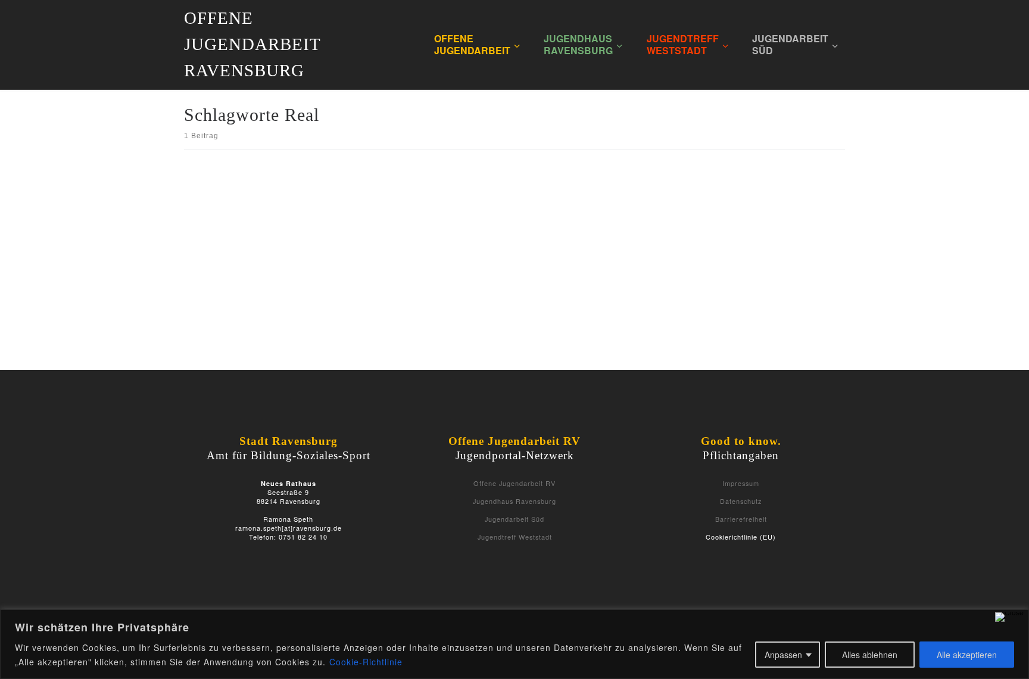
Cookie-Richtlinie (366, 662)
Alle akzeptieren (967, 655)
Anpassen (783, 655)
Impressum (740, 483)
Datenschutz (741, 501)
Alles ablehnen (869, 655)
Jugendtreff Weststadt (515, 536)
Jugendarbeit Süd (514, 519)
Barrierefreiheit (741, 519)
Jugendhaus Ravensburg (514, 501)
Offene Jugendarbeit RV (514, 483)
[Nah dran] (1009, 617)
